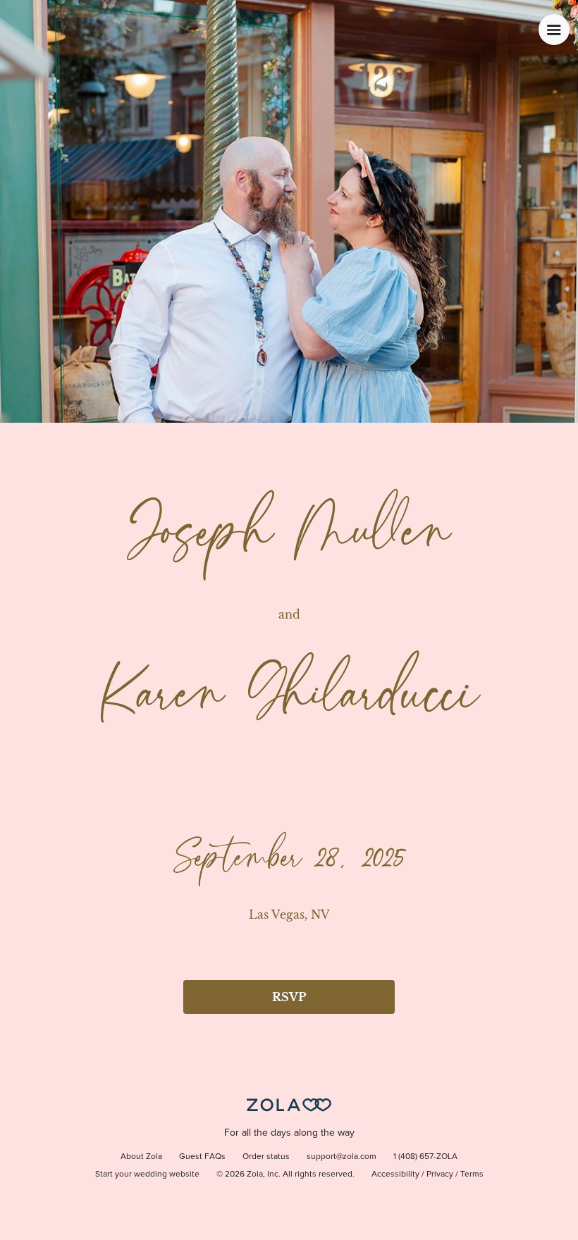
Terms (472, 1174)
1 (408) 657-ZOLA (425, 1157)
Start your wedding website (147, 1174)
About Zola (141, 1157)
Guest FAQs (202, 1157)
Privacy (439, 1174)
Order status (266, 1157)
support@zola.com (341, 1157)
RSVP (289, 997)
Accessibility (395, 1174)
